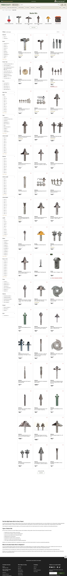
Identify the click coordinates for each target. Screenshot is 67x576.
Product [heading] (3, 305)
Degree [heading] (3, 238)
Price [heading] (3, 81)
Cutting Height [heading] (5, 135)
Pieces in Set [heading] (5, 258)
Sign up (61, 573)
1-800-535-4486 (5, 570)
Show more (33, 27)
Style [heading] (3, 313)
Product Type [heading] (4, 61)
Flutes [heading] (3, 279)
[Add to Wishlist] (31, 35)
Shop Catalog (20, 573)
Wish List (19, 568)
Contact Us (4, 572)
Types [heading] (3, 115)
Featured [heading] (4, 34)
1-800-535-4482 (5, 567)
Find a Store (36, 571)
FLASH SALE (33, 1)
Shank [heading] (3, 94)
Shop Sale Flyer (20, 571)
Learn (60, 7)
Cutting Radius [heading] (5, 197)
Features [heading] (4, 293)
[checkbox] (2, 36)
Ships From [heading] (4, 92)
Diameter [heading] (4, 156)
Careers (35, 568)
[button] (60, 32)
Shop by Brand (20, 574)
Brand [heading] (3, 41)
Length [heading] (3, 217)
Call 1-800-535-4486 (60, 1)
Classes (64, 7)
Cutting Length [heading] (5, 176)
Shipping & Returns (5, 574)
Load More (41, 472)
